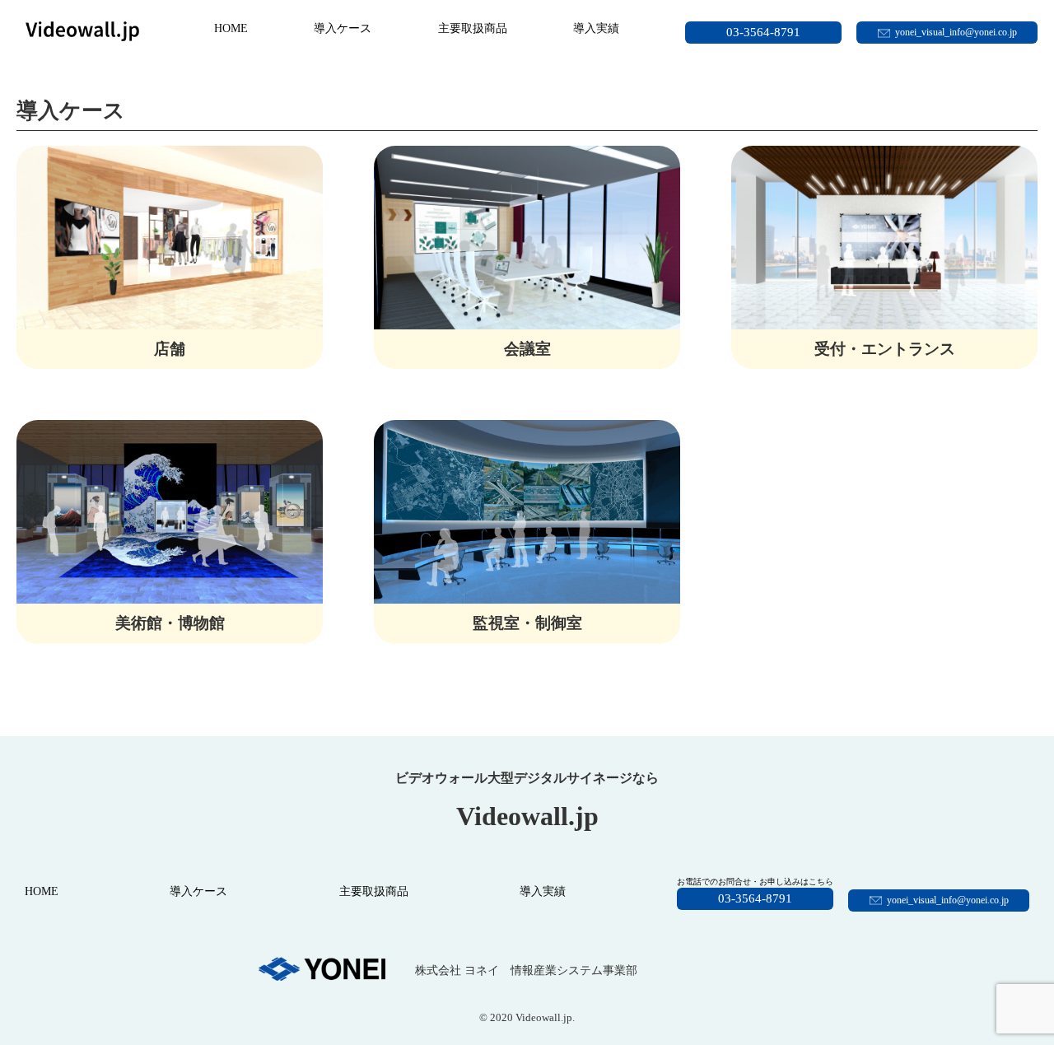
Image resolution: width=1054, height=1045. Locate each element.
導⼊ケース (342, 28)
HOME (231, 28)
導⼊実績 (596, 28)
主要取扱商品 (472, 28)
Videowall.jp (543, 1018)
